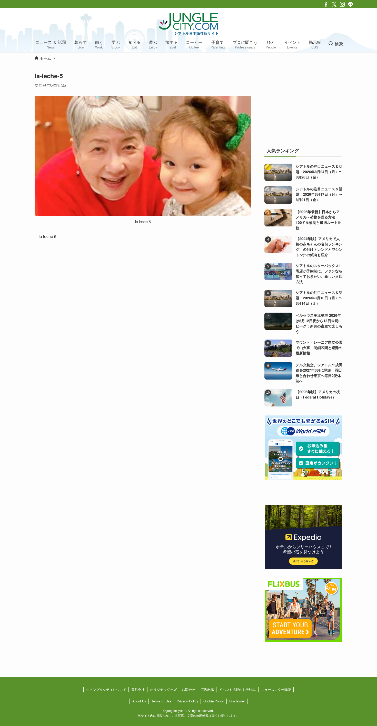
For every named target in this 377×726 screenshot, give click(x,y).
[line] (350, 4)
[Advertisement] (303, 104)
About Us (139, 701)
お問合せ (188, 689)
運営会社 (138, 689)
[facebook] (326, 4)
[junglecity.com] (188, 23)
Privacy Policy (187, 701)
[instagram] (342, 4)
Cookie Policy (213, 701)
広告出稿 (207, 689)
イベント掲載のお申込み (237, 689)
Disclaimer (237, 701)
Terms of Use (161, 701)
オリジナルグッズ (163, 689)
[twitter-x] (334, 4)
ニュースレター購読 (276, 689)
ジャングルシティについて (106, 689)
